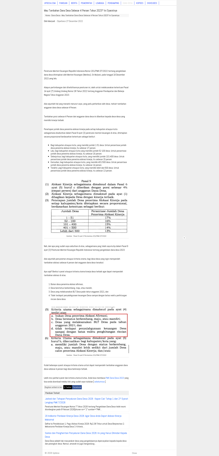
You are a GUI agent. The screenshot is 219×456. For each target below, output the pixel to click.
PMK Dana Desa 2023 (115, 377)
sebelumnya (99, 381)
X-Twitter (67, 387)
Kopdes (139, 3)
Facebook (77, 387)
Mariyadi (51, 21)
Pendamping (113, 3)
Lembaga (100, 3)
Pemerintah (86, 3)
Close (134, 453)
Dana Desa (127, 3)
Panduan (63, 3)
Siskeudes (152, 3)
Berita (74, 3)
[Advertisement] (86, 47)
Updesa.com (50, 3)
